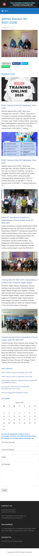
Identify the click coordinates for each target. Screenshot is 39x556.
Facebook (17, 63)
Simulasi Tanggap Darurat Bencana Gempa (14, 392)
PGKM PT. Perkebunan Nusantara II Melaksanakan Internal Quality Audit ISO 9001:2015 (17, 220)
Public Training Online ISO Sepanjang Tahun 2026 (16, 372)
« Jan (3, 429)
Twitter (25, 63)
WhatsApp (6, 66)
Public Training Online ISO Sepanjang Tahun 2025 (16, 376)
